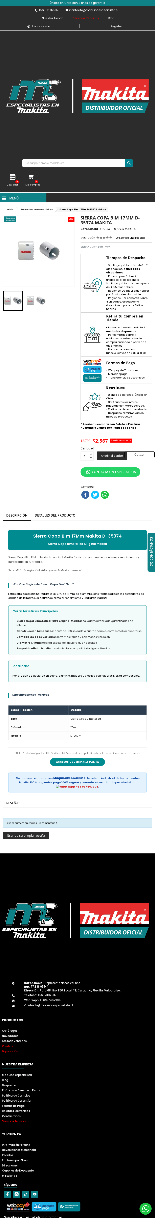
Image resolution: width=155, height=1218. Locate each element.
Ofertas (7, 1046)
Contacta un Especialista (114, 472)
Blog (111, 18)
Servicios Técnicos (86, 18)
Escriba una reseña (132, 238)
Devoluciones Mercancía (19, 1150)
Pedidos (7, 1155)
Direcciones (10, 1165)
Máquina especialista (17, 1075)
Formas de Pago (13, 1106)
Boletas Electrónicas (16, 1111)
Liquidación (10, 1051)
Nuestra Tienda (52, 18)
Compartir (85, 495)
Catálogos (9, 1031)
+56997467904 (50, 1000)
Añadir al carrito (112, 456)
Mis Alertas (9, 1176)
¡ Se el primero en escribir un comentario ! (32, 823)
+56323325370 (48, 995)
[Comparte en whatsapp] (105, 495)
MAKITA (130, 229)
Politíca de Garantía (16, 1101)
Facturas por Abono (15, 1160)
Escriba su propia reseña (26, 835)
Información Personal (16, 1145)
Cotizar (139, 454)
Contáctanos (11, 1116)
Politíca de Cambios (16, 1096)
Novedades (10, 1036)
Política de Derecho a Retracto (23, 1090)
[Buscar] (129, 163)
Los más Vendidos (14, 1041)
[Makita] (77, 96)
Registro (116, 26)
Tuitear (95, 495)
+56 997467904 (87, 787)
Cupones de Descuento (18, 1171)
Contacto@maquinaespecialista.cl (48, 1005)
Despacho (9, 1085)
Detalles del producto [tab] (55, 515)
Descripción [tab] (17, 515)
